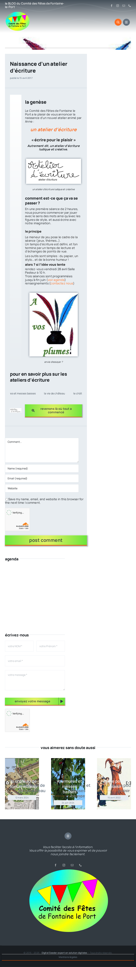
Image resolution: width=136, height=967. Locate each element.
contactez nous (61, 283)
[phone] (129, 5)
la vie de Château (27, 393)
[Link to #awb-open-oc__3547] (126, 22)
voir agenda (56, 280)
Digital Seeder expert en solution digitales (64, 952)
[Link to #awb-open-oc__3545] (118, 22)
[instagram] (117, 5)
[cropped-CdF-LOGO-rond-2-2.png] (68, 870)
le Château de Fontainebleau (63, 393)
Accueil (9, 41)
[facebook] (111, 5)
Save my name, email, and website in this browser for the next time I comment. (44, 501)
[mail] (123, 5)
